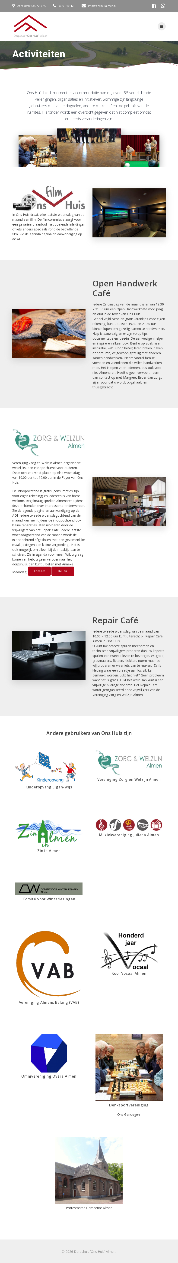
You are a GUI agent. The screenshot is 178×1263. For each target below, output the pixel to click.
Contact (39, 571)
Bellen (62, 571)
